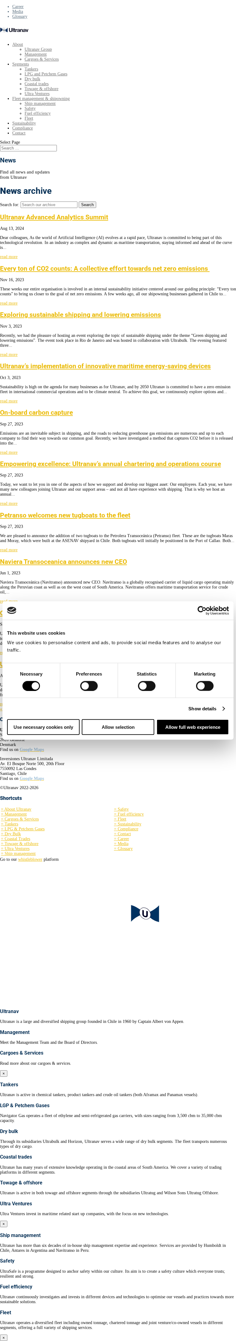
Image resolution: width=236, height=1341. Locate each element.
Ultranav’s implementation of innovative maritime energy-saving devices (105, 366)
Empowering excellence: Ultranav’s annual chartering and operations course (110, 464)
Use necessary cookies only (43, 727)
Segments (20, 64)
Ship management (40, 103)
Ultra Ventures (37, 93)
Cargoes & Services (42, 59)
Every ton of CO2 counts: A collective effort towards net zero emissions (105, 268)
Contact (19, 133)
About (17, 44)
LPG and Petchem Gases (46, 74)
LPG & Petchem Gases (23, 829)
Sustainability (24, 123)
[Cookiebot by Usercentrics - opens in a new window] (202, 610)
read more (9, 256)
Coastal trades (37, 84)
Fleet (29, 118)
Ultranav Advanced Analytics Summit (54, 217)
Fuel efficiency (38, 113)
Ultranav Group (38, 49)
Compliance (22, 128)
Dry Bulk (11, 834)
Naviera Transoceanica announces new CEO (63, 561)
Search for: (9, 204)
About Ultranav (16, 809)
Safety (30, 108)
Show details (202, 708)
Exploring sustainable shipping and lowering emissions (80, 314)
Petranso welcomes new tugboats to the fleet (65, 515)
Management (36, 54)
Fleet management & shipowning (41, 98)
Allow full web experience (192, 727)
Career (18, 6)
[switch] (89, 686)
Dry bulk (32, 79)
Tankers (31, 69)
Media (17, 11)
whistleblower (30, 859)
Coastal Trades (15, 838)
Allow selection (118, 727)
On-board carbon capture (36, 412)
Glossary (19, 16)
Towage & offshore (41, 88)
